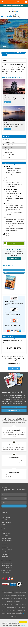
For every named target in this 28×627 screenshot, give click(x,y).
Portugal (10, 52)
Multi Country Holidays (6, 547)
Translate (18, 11)
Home (4, 52)
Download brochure (14, 410)
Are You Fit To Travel (6, 570)
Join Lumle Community (6, 540)
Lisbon (5, 95)
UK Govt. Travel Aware (6, 565)
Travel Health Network (6, 568)
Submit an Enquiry (14, 407)
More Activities (4, 556)
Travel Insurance (5, 572)
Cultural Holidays (5, 552)
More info (23, 625)
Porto (5, 122)
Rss (12, 578)
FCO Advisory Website (6, 563)
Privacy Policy (4, 519)
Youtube (2, 578)
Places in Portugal (9, 147)
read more (6, 102)
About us (3, 515)
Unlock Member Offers (14, 258)
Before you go (8, 157)
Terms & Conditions (6, 522)
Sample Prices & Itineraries (11, 144)
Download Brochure (6, 538)
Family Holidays (5, 554)
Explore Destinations (6, 533)
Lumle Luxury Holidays (6, 549)
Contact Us (4, 524)
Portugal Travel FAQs (9, 155)
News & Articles (5, 535)
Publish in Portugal (20, 52)
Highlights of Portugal (10, 142)
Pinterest (6, 578)
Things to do (8, 150)
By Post (6, 270)
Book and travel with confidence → (13, 5)
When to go (7, 139)
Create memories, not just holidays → (13, 2)
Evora (4, 55)
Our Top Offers (4, 531)
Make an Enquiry (11, 243)
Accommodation (8, 152)
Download (7, 272)
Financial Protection (6, 517)
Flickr (9, 578)
